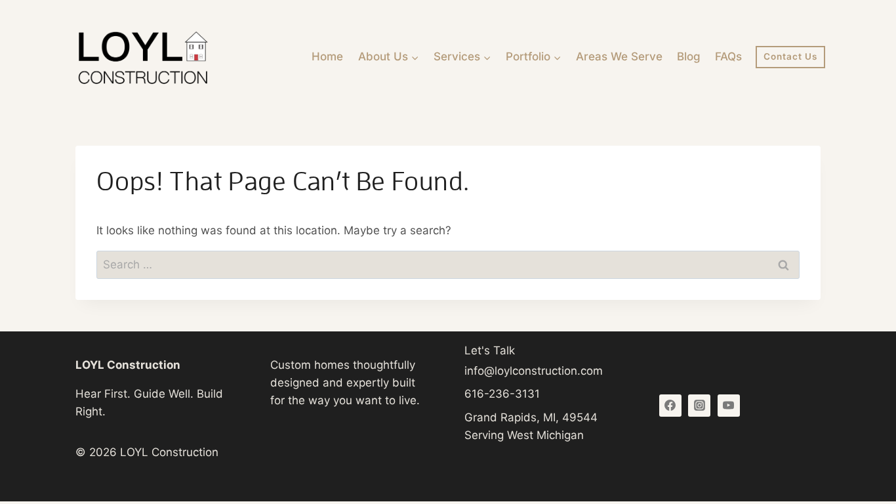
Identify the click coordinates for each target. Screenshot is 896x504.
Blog (689, 56)
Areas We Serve (619, 56)
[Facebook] (670, 405)
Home (327, 56)
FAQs (728, 56)
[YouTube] (729, 405)
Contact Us (791, 56)
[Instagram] (699, 405)
